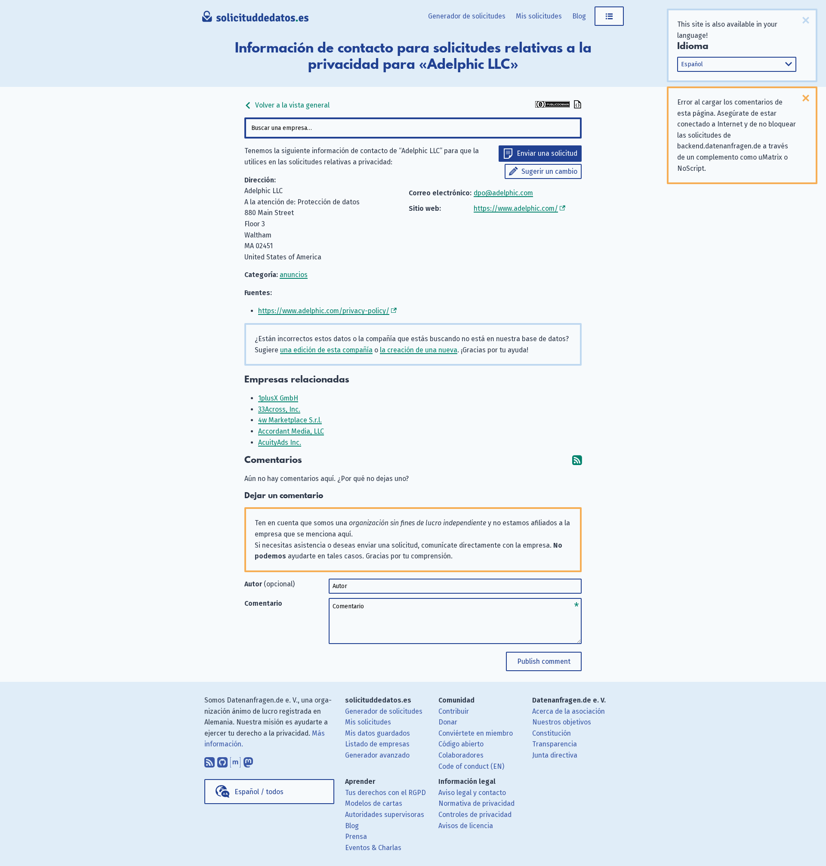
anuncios (294, 275)
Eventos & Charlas (373, 848)
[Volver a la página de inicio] (255, 19)
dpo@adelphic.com (503, 193)
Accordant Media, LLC (291, 431)
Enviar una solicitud (547, 153)
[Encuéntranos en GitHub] (222, 760)
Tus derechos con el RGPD (385, 793)
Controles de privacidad (475, 815)
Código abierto (461, 744)
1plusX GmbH (278, 398)
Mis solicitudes (539, 16)
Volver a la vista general (291, 105)
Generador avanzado (377, 755)
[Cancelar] (805, 20)
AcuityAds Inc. (279, 442)
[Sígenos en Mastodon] (248, 760)
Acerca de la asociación (568, 711)
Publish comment (543, 661)
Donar (447, 722)
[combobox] (413, 128)
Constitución (551, 733)
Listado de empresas (377, 744)
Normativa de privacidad (476, 803)
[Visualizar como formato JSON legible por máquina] (576, 105)
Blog (579, 16)
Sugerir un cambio (549, 171)
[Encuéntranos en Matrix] (235, 760)
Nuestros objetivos (561, 722)
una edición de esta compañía (326, 350)
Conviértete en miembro (475, 733)
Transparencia (554, 744)
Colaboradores (461, 755)
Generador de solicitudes (466, 16)
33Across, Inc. (279, 409)
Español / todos (259, 792)
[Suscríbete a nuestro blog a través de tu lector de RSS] (209, 760)
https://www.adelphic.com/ (516, 208)
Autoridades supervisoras (384, 815)
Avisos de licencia (465, 826)
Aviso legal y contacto (472, 793)
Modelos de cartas (373, 803)
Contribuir (453, 711)
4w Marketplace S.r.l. (290, 420)
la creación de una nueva (418, 350)
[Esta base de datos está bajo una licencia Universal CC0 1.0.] (552, 105)
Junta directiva (554, 755)
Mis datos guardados (377, 733)
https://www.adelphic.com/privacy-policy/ (323, 311)
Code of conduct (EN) (471, 766)
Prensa (356, 836)
